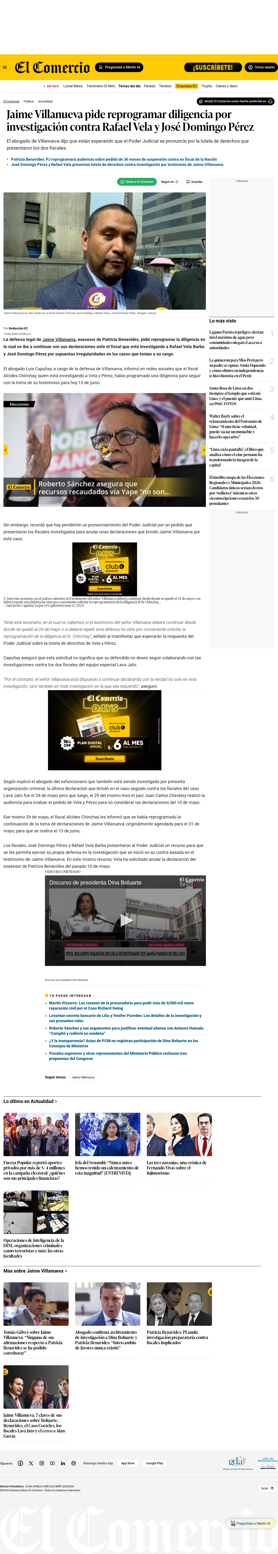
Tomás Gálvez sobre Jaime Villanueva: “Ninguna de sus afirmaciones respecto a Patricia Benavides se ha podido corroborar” (33, 1342)
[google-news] (73, 1463)
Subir (264, 1488)
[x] (31, 1463)
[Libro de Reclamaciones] (268, 1463)
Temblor (165, 86)
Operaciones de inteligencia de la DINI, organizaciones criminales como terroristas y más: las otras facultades (33, 1247)
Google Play (154, 1463)
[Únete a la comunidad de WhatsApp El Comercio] (137, 182)
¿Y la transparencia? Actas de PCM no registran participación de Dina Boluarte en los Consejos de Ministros (123, 1043)
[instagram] (41, 1463)
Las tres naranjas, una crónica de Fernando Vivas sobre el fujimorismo (177, 1168)
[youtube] (52, 1463)
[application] (125, 920)
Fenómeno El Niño (101, 86)
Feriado (150, 86)
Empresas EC (187, 86)
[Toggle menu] (5, 67)
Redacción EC (18, 328)
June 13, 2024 (74, 605)
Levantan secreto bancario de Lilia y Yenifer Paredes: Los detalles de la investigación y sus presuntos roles (125, 1018)
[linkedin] (63, 1463)
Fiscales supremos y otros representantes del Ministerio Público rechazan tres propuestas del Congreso (118, 1056)
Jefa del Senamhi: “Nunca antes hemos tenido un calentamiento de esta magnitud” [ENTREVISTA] (107, 1168)
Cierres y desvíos (228, 86)
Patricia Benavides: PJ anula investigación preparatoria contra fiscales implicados (177, 1337)
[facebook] (20, 1463)
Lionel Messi (73, 86)
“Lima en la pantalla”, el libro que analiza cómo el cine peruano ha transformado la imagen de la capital (236, 456)
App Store (128, 1463)
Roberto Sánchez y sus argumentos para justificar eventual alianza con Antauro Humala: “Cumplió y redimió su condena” (126, 1031)
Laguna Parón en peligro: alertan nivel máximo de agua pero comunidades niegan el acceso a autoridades (236, 339)
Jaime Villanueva (83, 1077)
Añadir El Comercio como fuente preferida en (235, 101)
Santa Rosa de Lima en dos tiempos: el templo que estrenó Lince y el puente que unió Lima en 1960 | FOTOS (235, 395)
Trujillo (207, 86)
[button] (125, 920)
